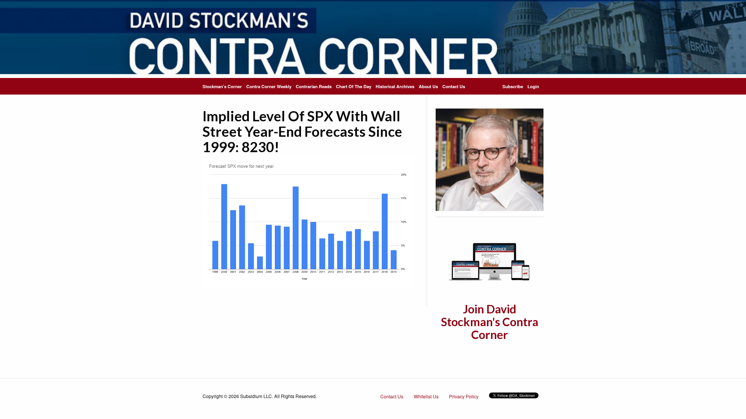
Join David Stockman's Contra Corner (489, 322)
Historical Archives (395, 86)
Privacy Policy (463, 396)
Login (533, 86)
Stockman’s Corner (222, 86)
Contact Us (453, 86)
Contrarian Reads (314, 86)
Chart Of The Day (353, 86)
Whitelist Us (426, 396)
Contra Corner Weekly (268, 86)
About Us (428, 86)
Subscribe (512, 86)
